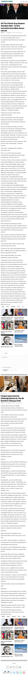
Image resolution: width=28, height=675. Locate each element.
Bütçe (3, 306)
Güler (8, 306)
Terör (18, 306)
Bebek (8, 616)
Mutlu (19, 616)
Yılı (22, 306)
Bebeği (3, 616)
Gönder (5, 370)
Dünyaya (14, 616)
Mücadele (13, 306)
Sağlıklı (24, 616)
